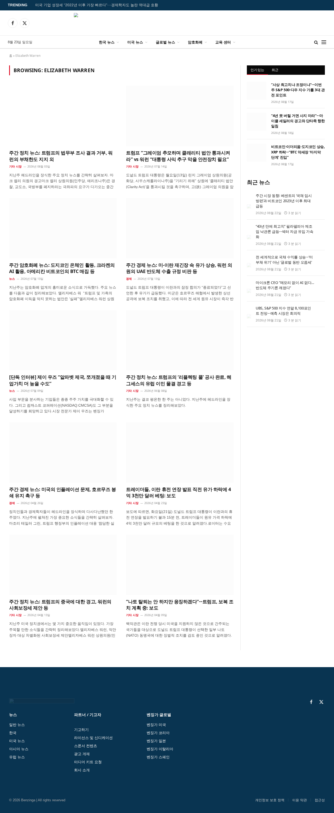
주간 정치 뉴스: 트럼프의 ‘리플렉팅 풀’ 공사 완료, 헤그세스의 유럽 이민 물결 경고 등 (178, 380)
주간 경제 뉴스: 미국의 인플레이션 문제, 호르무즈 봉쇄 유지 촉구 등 (62, 492)
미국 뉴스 (135, 42)
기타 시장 (15, 166)
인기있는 (257, 69)
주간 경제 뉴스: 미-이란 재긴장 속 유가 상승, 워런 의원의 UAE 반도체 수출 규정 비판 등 (179, 268)
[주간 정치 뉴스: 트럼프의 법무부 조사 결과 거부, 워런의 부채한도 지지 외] (63, 116)
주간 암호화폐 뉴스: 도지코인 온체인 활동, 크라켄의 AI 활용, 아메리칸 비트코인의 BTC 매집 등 (62, 268)
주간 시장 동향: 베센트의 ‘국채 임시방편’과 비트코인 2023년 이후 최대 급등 (284, 200)
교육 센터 (223, 42)
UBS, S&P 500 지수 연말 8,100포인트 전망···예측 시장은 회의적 (283, 311)
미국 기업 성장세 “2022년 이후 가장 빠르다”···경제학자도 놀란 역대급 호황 (96, 5)
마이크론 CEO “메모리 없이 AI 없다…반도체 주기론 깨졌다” (285, 285)
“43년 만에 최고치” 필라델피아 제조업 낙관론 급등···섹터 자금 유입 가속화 (284, 231)
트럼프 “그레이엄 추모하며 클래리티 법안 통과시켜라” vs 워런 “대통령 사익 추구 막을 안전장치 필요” (178, 156)
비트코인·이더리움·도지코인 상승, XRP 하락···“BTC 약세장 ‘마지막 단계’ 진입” (298, 151)
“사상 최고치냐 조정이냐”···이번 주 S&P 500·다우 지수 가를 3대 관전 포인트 (298, 89)
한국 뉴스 (107, 42)
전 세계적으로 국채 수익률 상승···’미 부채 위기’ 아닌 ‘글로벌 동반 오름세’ (284, 260)
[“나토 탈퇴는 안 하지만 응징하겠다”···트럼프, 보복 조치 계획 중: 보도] (180, 565)
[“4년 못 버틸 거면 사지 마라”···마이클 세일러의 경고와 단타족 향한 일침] (256, 121)
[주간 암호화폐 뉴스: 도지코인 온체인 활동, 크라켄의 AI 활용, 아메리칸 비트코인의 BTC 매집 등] (63, 228)
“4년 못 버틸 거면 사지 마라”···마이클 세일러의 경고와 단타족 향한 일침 (298, 120)
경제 (129, 279)
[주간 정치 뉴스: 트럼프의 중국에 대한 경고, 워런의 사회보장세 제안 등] (63, 565)
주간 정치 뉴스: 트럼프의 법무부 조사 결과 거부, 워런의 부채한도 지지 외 (61, 156)
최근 (275, 69)
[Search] (316, 42)
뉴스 (12, 279)
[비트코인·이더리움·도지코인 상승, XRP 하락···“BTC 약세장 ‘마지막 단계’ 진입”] (256, 152)
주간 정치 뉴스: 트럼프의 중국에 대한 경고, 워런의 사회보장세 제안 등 (60, 604)
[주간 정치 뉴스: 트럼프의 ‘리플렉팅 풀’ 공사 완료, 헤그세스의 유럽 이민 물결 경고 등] (180, 340)
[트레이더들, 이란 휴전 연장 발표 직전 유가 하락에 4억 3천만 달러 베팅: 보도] (180, 452)
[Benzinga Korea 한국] (167, 22)
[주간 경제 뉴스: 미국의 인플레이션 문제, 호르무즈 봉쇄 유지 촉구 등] (63, 452)
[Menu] (323, 42)
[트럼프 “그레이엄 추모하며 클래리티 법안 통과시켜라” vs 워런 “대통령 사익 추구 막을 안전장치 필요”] (180, 116)
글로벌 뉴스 (165, 42)
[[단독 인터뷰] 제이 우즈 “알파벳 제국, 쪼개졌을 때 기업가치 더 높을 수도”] (63, 340)
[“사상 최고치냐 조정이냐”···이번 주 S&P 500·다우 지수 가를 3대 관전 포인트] (256, 90)
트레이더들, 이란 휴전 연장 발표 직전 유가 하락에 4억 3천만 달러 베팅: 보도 (178, 492)
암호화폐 (195, 42)
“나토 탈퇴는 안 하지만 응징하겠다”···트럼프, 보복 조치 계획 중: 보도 (180, 604)
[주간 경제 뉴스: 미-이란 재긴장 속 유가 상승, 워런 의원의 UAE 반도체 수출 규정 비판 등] (180, 228)
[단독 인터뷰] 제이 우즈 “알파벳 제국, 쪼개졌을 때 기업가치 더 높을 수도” (62, 380)
